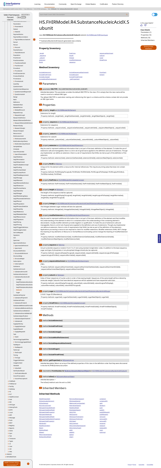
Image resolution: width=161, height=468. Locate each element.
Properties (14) (146, 35)
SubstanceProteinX (21, 303)
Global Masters (91, 4)
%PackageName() (74, 401)
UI (10, 444)
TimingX (17, 358)
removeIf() (103, 421)
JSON (10, 410)
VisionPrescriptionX (21, 378)
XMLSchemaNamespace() (77, 426)
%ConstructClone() (45, 405)
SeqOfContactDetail (19, 170)
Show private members (148, 48)
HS (49, 9)
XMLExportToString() (76, 419)
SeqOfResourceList (19, 217)
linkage (71, 58)
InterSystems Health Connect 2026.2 (12, 9)
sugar (101, 58)
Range (15, 97)
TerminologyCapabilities (21, 339)
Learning (37, 4)
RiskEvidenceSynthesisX (22, 144)
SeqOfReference (18, 212)
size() (101, 430)
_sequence (42, 55)
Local (11, 412)
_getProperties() (74, 79)
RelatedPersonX (20, 110)
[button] (148, 47)
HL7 (10, 394)
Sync (10, 433)
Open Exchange (76, 4)
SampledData (17, 146)
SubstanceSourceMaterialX (23, 313)
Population (16, 55)
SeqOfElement (17, 180)
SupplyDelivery (18, 324)
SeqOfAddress (17, 157)
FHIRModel (53, 9)
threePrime (103, 60)
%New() (41, 432)
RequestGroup (18, 112)
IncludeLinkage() (44, 77)
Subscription (17, 261)
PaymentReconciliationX (22, 39)
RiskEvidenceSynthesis (20, 141)
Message (12, 418)
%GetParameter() (44, 426)
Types (11, 441)
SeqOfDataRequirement (21, 175)
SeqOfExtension (18, 185)
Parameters (17, 24)
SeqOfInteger (17, 193)
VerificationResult (19, 371)
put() (101, 408)
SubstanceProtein (19, 300)
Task (14, 334)
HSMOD (9, 454)
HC (10, 391)
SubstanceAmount (19, 269)
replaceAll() (103, 428)
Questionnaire (17, 86)
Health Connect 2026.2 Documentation (12, 464)
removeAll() (103, 419)
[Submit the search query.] (127, 14)
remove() (102, 417)
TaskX (16, 337)
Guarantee (141, 464)
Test (10, 436)
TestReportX (18, 347)
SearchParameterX (21, 154)
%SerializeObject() (75, 405)
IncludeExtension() (45, 72)
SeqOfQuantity (18, 209)
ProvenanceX (19, 81)
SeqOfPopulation (18, 204)
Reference (16, 102)
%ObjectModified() (45, 437)
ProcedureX (18, 71)
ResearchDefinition (19, 118)
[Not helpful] (145, 25)
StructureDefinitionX (21, 253)
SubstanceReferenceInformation (23, 305)
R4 (58, 9)
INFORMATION (11, 457)
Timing (15, 355)
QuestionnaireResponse (21, 89)
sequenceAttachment (106, 53)
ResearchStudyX (20, 128)
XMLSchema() (73, 423)
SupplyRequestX (20, 331)
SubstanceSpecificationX (22, 318)
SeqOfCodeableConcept (20, 165)
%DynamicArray (68, 360)
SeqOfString (17, 222)
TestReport (16, 345)
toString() (103, 432)
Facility (11, 386)
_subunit (42, 58)
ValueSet (16, 365)
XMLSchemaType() (75, 428)
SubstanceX (18, 321)
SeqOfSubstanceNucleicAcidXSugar (27, 287)
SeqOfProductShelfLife (20, 206)
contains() (103, 399)
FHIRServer (12, 384)
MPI (10, 415)
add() (71, 430)
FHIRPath (12, 381)
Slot (14, 238)
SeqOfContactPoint (19, 172)
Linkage (18, 279)
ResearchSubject (18, 131)
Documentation (49, 4)
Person (15, 45)
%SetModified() (74, 408)
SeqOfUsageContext (19, 230)
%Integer (60, 190)
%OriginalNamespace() (76, 399)
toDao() (102, 75)
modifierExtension (75, 60)
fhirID (41, 62)
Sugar (18, 292)
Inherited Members (148, 40)
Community (62, 4)
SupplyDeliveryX (20, 326)
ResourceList (17, 133)
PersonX (17, 47)
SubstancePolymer (19, 295)
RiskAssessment (18, 136)
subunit (102, 55)
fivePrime (72, 53)
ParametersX (19, 26)
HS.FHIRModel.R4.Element (66, 110)
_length (41, 53)
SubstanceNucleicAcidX (66, 9)
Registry (11, 425)
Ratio (15, 99)
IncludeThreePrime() (75, 77)
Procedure (16, 68)
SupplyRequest (18, 329)
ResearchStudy (18, 125)
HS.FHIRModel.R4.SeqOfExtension (71, 145)
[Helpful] (141, 25)
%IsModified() (43, 430)
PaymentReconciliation (20, 37)
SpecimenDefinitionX (21, 245)
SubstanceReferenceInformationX (25, 308)
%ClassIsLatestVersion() (46, 401)
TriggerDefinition (18, 360)
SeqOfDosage (17, 178)
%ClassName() (43, 403)
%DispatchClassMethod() (47, 408)
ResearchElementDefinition (22, 120)
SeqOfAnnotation (18, 159)
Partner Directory (118, 4)
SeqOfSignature (18, 219)
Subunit (75, 9)
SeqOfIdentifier (18, 191)
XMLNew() (72, 421)
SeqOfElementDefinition (21, 183)
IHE (10, 402)
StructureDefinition (19, 251)
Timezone (12, 438)
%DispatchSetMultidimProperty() (49, 419)
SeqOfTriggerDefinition (20, 227)
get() (101, 403)
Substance (16, 266)
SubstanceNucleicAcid (20, 274)
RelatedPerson (18, 107)
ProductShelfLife (18, 76)
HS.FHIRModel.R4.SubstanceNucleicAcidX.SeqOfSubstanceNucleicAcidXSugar (83, 291)
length (71, 55)
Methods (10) (145, 38)
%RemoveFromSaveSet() (77, 403)
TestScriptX (18, 352)
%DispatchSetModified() (47, 417)
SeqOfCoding (17, 167)
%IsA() (41, 428)
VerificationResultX (21, 373)
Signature (16, 235)
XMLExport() (73, 414)
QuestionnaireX (20, 94)
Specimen (16, 240)
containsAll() (104, 401)
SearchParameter (18, 152)
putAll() (102, 410)
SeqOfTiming (17, 225)
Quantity (16, 84)
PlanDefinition (17, 50)
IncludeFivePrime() (45, 75)
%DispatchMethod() (45, 414)
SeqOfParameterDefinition (21, 198)
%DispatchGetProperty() (47, 412)
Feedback (159, 238)
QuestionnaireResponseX (23, 92)
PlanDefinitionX (20, 52)
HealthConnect (14, 397)
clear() (71, 437)
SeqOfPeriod (17, 201)
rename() (102, 423)
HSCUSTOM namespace (40, 9)
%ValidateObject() (75, 410)
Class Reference (28, 9)
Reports (11, 428)
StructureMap (17, 256)
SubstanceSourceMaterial (21, 311)
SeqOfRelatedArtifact (20, 214)
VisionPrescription (19, 376)
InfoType (12, 405)
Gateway (12, 389)
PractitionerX (19, 65)
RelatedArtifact (18, 105)
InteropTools (13, 407)
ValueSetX (18, 368)
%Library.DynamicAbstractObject (76, 371)
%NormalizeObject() (45, 434)
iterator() (102, 405)
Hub (10, 399)
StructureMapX (19, 258)
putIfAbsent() (104, 414)
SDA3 (11, 431)
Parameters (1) (146, 32)
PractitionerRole (18, 60)
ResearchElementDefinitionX (24, 123)
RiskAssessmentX (20, 139)
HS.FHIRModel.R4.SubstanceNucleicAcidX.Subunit (109, 371)
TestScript (16, 350)
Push (10, 420)
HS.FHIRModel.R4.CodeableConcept (71, 180)
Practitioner (17, 58)
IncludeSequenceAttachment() (79, 72)
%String (58, 164)
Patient (15, 29)
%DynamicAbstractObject (65, 377)
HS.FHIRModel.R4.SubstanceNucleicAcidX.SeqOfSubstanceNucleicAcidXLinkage (85, 203)
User (10, 446)
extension (42, 60)
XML (10, 451)
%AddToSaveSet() (44, 399)
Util (10, 449)
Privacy (129, 464)
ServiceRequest (18, 232)
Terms (134, 464)
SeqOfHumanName (19, 188)
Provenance (17, 79)
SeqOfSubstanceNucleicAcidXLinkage (28, 282)
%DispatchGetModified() (47, 410)
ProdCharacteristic (19, 73)
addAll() (71, 432)
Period (15, 42)
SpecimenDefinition (19, 243)
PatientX (17, 32)
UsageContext (17, 363)
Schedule (16, 149)
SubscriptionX (19, 264)
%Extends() (42, 423)
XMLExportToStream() (76, 417)
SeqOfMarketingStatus (20, 196)
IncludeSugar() (74, 75)
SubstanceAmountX (21, 272)
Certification (104, 4)
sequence (72, 62)
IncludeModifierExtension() (48, 79)
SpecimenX (18, 248)
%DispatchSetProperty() (46, 421)
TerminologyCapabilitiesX (23, 342)
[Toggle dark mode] (154, 14)
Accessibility (150, 464)
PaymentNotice (18, 34)
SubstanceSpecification (20, 316)
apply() (71, 434)
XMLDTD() (72, 412)
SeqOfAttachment (19, 162)
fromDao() (103, 72)
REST (10, 423)
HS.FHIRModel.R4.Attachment (78, 261)
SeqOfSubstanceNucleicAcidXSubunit (28, 285)
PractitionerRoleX (20, 63)
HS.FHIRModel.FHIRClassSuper (97, 35)
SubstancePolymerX (21, 298)
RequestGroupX (20, 115)
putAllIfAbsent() (105, 412)
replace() (102, 426)
